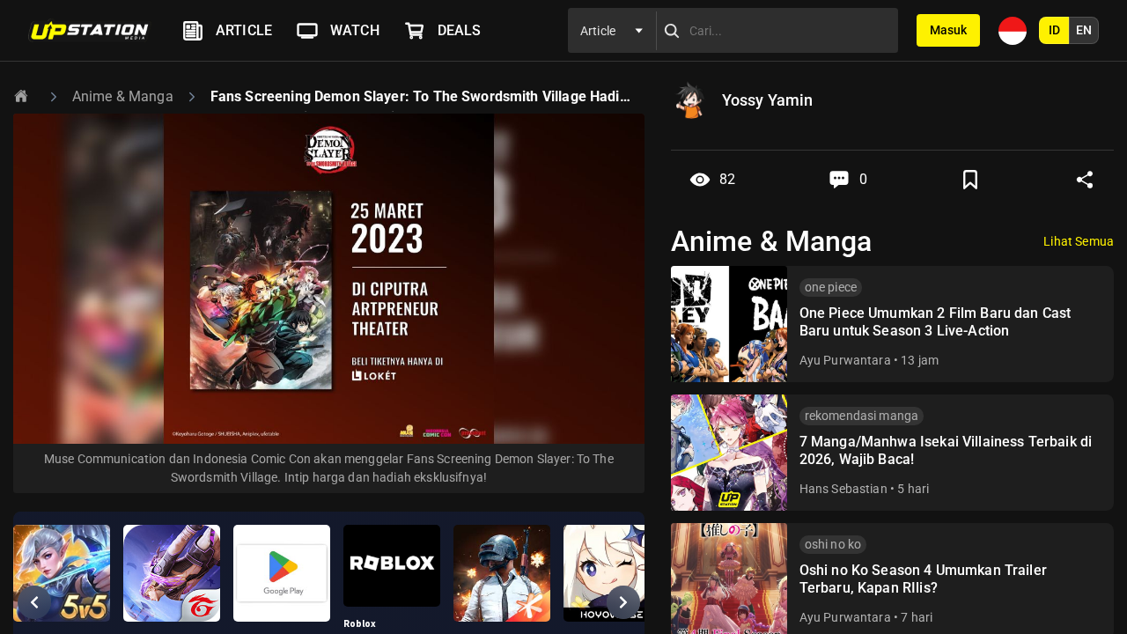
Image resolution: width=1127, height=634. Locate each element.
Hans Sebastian (843, 489)
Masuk (948, 30)
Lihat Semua (1078, 241)
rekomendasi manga (862, 416)
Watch (354, 30)
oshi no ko (833, 544)
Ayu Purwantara (845, 360)
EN (1084, 30)
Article (244, 30)
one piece (831, 287)
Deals (460, 30)
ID (1054, 30)
